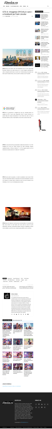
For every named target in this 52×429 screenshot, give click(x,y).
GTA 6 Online (26, 278)
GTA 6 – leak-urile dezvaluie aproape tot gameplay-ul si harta (7, 347)
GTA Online (18, 279)
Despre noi (12, 427)
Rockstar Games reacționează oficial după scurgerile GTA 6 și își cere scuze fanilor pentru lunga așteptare (28, 333)
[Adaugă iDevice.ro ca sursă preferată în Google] (18, 108)
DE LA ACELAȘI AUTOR (17, 320)
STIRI (4, 6)
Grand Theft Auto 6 (16, 278)
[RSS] (45, 404)
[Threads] (45, 407)
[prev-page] (3, 378)
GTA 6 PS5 (4, 279)
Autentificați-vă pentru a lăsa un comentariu (12, 386)
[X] (24, 314)
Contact (45, 427)
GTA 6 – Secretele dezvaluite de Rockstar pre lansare (28, 360)
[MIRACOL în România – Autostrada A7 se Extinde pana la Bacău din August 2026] (37, 30)
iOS (27, 6)
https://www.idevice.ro (15, 295)
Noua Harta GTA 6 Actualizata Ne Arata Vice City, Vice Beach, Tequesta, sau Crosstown (28, 373)
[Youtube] (28, 314)
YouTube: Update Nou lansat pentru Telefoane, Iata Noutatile (9, 287)
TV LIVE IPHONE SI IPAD (14, 6)
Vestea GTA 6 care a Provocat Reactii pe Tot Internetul (17, 372)
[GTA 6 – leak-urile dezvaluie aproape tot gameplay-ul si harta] (7, 342)
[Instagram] (15, 314)
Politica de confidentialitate (27, 427)
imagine (22, 279)
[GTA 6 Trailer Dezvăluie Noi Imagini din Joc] (18, 355)
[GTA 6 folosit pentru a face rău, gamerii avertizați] (28, 342)
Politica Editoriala (18, 427)
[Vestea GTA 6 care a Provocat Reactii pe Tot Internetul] (18, 366)
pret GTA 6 (10, 281)
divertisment (10, 278)
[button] (47, 6)
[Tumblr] (21, 314)
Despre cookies (36, 427)
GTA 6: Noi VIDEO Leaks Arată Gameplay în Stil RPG (17, 331)
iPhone (24, 6)
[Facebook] (12, 314)
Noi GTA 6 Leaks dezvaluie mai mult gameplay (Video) (6, 360)
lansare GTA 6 (5, 281)
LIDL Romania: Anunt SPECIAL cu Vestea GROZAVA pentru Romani (26, 287)
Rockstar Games (16, 281)
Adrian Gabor (8, 16)
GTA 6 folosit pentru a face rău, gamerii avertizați (28, 347)
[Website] (26, 314)
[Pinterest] (19, 314)
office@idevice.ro (24, 422)
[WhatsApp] (39, 407)
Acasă (4, 9)
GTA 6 (22, 278)
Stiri (21, 281)
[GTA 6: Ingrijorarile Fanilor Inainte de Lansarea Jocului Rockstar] (7, 366)
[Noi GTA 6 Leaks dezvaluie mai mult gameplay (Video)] (7, 355)
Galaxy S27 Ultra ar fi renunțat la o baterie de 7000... (45, 37)
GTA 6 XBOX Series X (11, 279)
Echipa (41, 427)
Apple (21, 6)
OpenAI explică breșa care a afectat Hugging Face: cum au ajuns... (45, 65)
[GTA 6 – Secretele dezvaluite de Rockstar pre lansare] (28, 355)
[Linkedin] (17, 314)
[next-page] (5, 378)
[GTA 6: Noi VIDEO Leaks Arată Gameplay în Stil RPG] (18, 326)
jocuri (7, 9)
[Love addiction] (42, 131)
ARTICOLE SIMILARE (7, 320)
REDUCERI (7, 6)
